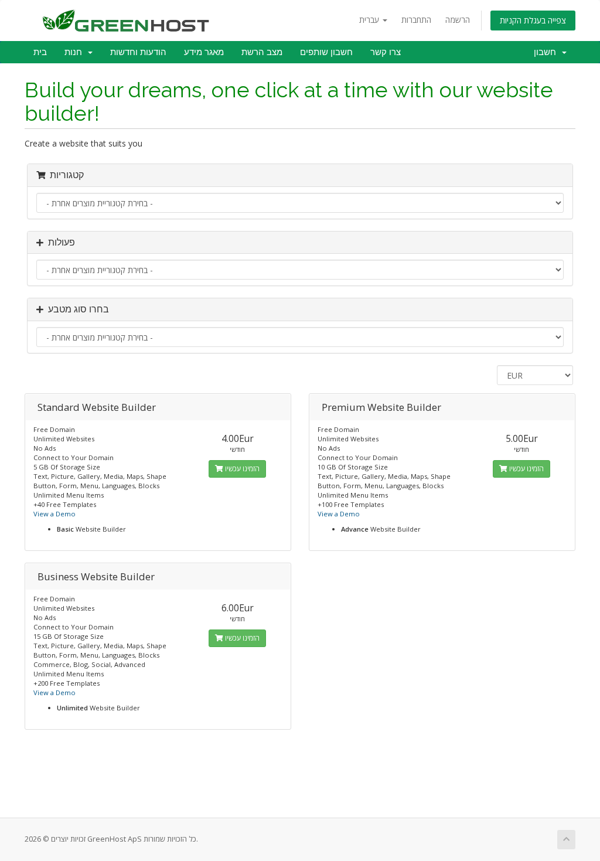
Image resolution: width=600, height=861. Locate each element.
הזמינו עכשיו (241, 469)
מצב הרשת (261, 52)
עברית (370, 19)
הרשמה (457, 19)
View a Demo (54, 513)
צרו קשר (385, 52)
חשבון (547, 52)
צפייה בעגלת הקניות (533, 20)
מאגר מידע (204, 52)
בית (40, 52)
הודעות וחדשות (138, 52)
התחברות (416, 19)
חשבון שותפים (326, 52)
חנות (75, 52)
